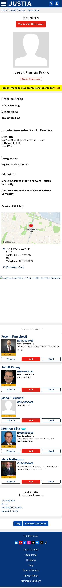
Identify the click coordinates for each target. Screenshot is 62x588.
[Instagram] (29, 542)
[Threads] (33, 542)
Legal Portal (31, 555)
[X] (41, 542)
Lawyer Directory (17, 10)
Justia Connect (31, 549)
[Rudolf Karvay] (8, 377)
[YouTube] (20, 542)
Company (31, 560)
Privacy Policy (31, 576)
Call (31, 359)
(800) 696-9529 (25, 432)
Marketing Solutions (31, 581)
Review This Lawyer (31, 79)
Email (51, 359)
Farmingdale (33, 10)
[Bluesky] (37, 542)
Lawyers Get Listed (35, 523)
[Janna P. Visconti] (8, 407)
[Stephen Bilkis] (8, 438)
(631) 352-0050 (25, 340)
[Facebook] (24, 542)
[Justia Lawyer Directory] (45, 542)
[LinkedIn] (16, 542)
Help (30, 565)
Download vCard (15, 267)
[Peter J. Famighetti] (8, 346)
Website (11, 359)
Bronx (4, 504)
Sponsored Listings (31, 329)
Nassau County (9, 511)
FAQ (18, 523)
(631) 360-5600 (25, 402)
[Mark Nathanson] (8, 468)
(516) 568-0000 (25, 463)
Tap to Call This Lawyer (31, 24)
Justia (4, 10)
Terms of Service (30, 570)
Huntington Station (11, 507)
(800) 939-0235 (25, 371)
